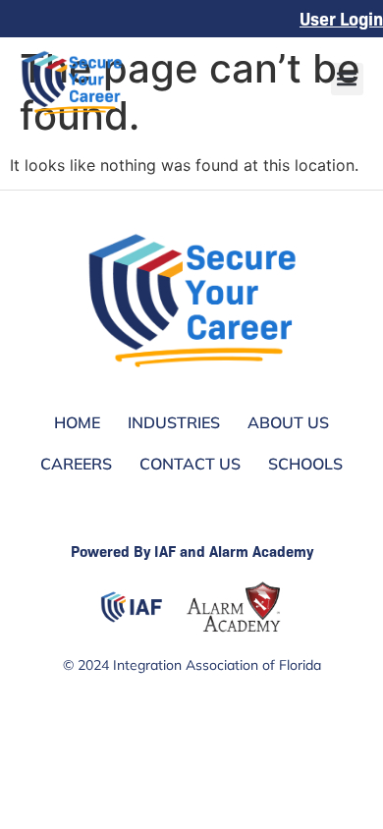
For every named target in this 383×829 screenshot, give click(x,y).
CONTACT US (190, 463)
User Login (341, 18)
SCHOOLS (305, 463)
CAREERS (76, 463)
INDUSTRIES (174, 422)
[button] (347, 79)
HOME (77, 422)
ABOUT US (288, 422)
